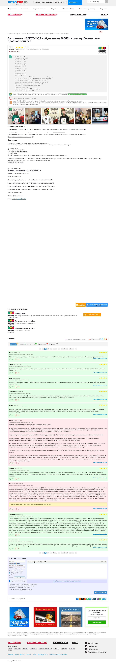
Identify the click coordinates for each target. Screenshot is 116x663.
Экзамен (25, 648)
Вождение (17, 648)
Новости (28, 654)
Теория (10, 648)
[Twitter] (103, 339)
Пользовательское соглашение (58, 654)
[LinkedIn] (90, 599)
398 (17, 49)
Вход (100, 32)
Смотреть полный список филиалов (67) (21, 137)
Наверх (83, 339)
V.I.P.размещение (81, 305)
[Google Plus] (106, 339)
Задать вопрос (93, 315)
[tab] (13, 344)
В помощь (72, 648)
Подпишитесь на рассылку (97, 652)
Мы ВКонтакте (93, 643)
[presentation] (13, 344)
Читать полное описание (16, 162)
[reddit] (85, 599)
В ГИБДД (56, 648)
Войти (12, 563)
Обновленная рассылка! (96, 614)
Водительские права (39, 9)
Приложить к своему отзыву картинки (68, 581)
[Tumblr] (93, 599)
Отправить (102, 592)
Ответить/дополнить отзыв (100, 358)
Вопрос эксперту (48, 2)
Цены (57, 2)
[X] (82, 599)
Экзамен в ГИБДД (68, 9)
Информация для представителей (98, 305)
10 (70, 349)
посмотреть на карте (74, 94)
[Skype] (103, 599)
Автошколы (24, 9)
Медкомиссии (78, 14)
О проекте (62, 2)
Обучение (54, 9)
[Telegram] (105, 599)
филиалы (84, 94)
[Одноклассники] (104, 339)
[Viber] (98, 599)
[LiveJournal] (95, 599)
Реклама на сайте (43, 654)
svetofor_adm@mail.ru (19, 199)
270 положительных (23, 49)
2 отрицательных (34, 49)
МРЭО (103, 14)
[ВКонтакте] (101, 339)
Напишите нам (93, 649)
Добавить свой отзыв (73, 339)
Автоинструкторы (46, 14)
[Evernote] (87, 599)
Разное (10, 650)
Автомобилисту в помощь (87, 9)
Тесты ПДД (36, 2)
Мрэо (75, 642)
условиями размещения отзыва (23, 589)
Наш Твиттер (92, 646)
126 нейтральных (44, 49)
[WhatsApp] (100, 599)
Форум (34, 654)
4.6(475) (26, 47)
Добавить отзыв (15, 51)
